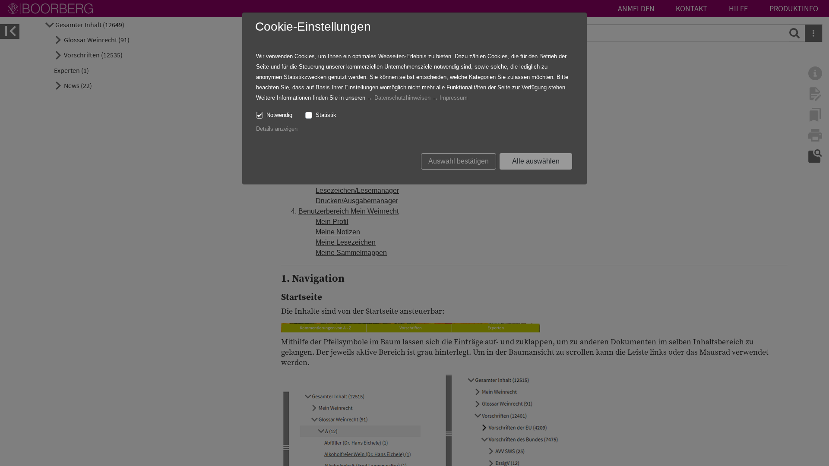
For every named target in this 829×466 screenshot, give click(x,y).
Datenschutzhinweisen (402, 97)
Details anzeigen (276, 129)
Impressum (454, 97)
